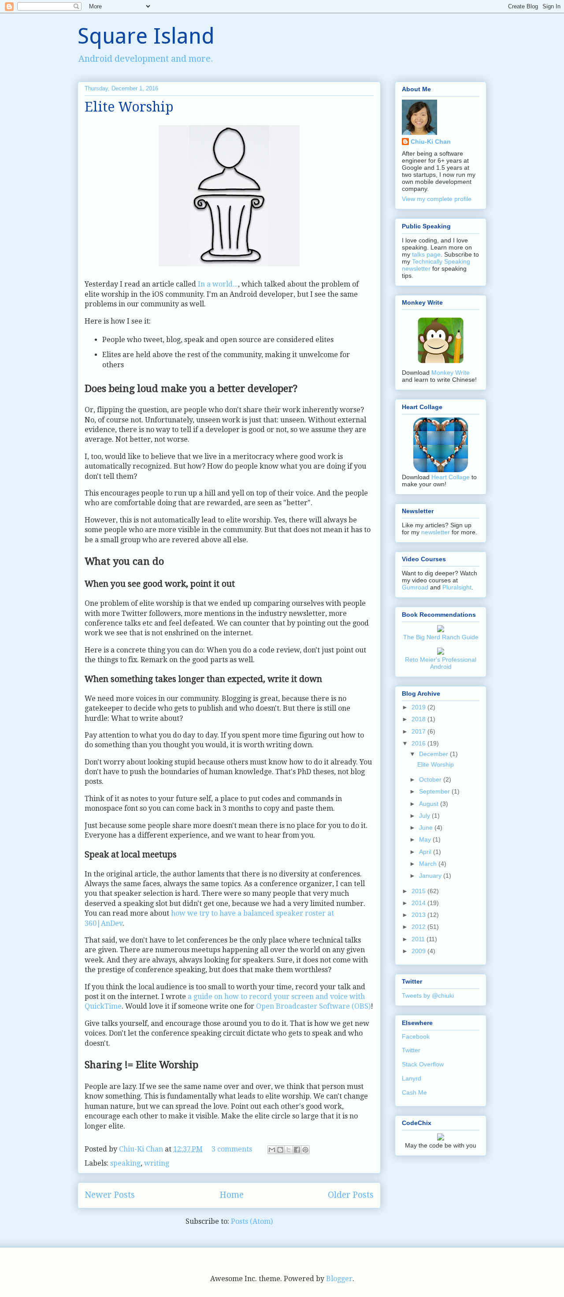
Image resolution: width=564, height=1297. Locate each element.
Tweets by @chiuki (428, 995)
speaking (125, 1163)
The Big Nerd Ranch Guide (441, 637)
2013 (419, 914)
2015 (419, 890)
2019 (419, 707)
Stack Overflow (423, 1064)
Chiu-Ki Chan (142, 1149)
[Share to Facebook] (297, 1149)
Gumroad (415, 587)
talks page (426, 254)
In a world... (218, 284)
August (429, 803)
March (428, 863)
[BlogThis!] (280, 1149)
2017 (419, 731)
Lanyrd (411, 1078)
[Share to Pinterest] (305, 1149)
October (431, 779)
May (426, 839)
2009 (419, 950)
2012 (419, 926)
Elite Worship (129, 107)
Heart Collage (450, 477)
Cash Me (414, 1092)
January (431, 875)
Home (231, 1195)
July (425, 815)
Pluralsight (456, 587)
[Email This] (271, 1149)
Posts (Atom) (252, 1221)
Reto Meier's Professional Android (440, 663)
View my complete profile (436, 198)
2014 (419, 902)
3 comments (232, 1149)
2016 (419, 743)
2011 (419, 939)
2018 (419, 719)
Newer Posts (110, 1195)
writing (156, 1163)
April (426, 851)
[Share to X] (288, 1149)
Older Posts (351, 1195)
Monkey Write (450, 372)
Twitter (411, 1050)
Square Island (146, 36)
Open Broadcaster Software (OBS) (313, 1006)
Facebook (416, 1036)
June (426, 827)
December (434, 753)
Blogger (339, 1279)
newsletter (435, 532)
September (435, 791)
